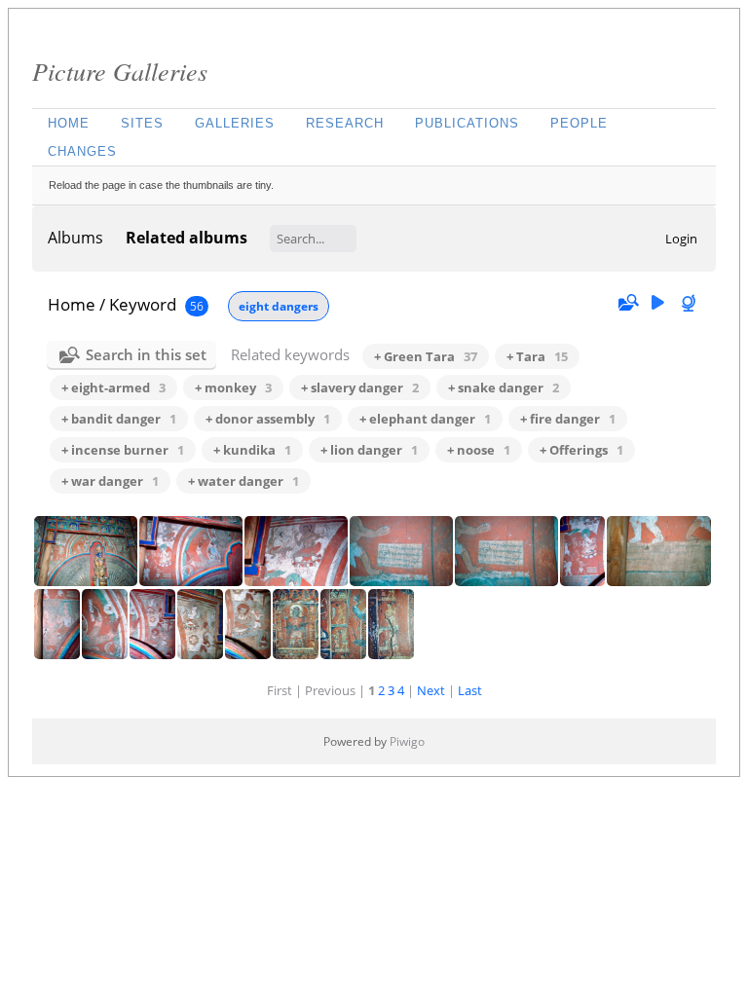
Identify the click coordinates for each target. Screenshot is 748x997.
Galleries (235, 123)
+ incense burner (122, 450)
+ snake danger (503, 387)
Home (69, 123)
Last (470, 690)
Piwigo (407, 741)
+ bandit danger (118, 418)
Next (431, 690)
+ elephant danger (425, 418)
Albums (75, 237)
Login (681, 238)
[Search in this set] (627, 302)
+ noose (478, 450)
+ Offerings (581, 450)
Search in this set (146, 354)
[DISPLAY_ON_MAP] (690, 303)
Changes (82, 151)
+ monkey (233, 387)
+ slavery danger (360, 387)
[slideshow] (657, 303)
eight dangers (278, 306)
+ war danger (110, 481)
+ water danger (243, 481)
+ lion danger (369, 450)
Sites (142, 123)
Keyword (142, 304)
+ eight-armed (113, 387)
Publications (467, 123)
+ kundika (252, 450)
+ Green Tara (425, 356)
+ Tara (537, 356)
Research (345, 123)
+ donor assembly (268, 418)
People (579, 123)
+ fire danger (568, 418)
